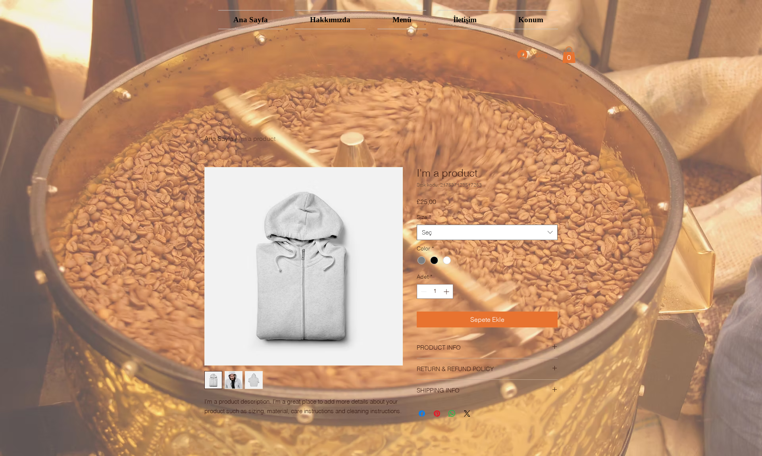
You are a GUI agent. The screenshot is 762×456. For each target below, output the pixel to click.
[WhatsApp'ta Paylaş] (452, 413)
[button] (569, 54)
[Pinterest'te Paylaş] (437, 413)
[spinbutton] (435, 291)
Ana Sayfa (218, 138)
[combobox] (487, 232)
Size (424, 217)
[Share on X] (467, 413)
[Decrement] (423, 291)
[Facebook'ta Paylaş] (422, 413)
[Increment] (447, 291)
